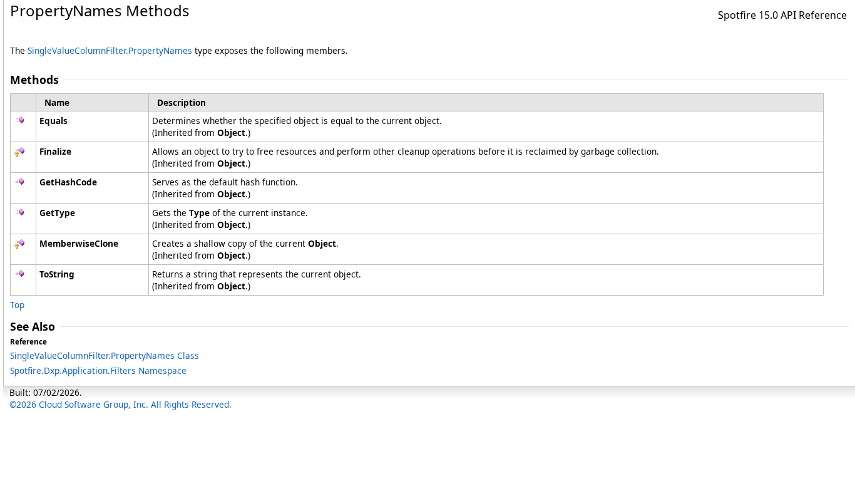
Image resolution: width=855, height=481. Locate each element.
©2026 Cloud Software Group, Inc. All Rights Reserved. (120, 404)
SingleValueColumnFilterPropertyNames (110, 50)
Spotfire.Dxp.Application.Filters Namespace (98, 370)
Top (17, 305)
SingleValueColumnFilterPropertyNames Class (104, 355)
